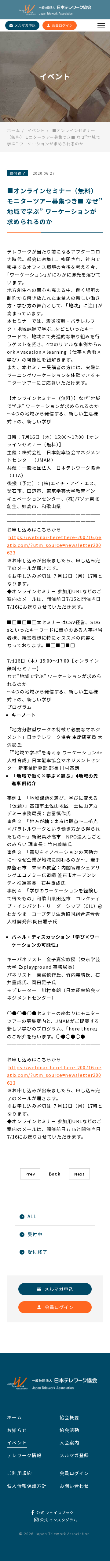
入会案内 (69, 1442)
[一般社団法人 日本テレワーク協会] (55, 9)
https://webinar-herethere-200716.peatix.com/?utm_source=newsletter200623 (54, 545)
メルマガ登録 (74, 1455)
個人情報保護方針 (26, 1486)
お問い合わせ (74, 1486)
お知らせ (17, 1430)
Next (79, 1174)
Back (54, 1174)
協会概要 (69, 1417)
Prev (30, 1174)
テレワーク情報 (24, 1455)
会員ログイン (74, 1473)
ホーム (14, 1417)
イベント (17, 1442)
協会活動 (69, 1430)
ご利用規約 (19, 1473)
